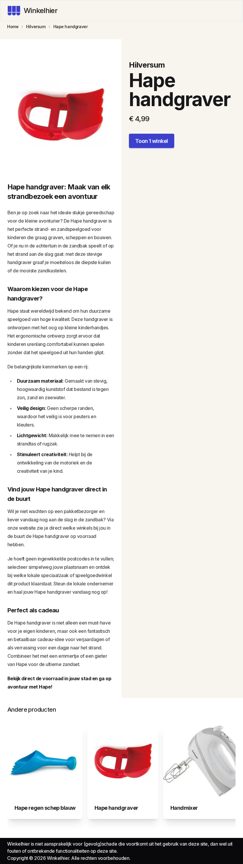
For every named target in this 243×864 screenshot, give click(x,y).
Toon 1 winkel (151, 141)
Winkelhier (40, 10)
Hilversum (35, 26)
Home (12, 26)
